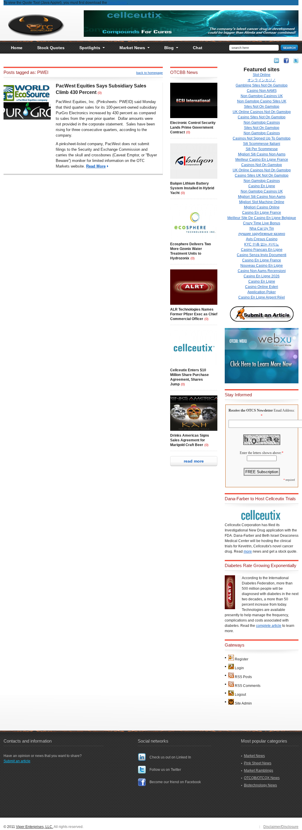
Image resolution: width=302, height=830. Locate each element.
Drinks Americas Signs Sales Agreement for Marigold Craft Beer (189, 440)
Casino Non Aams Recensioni (262, 271)
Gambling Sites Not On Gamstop (262, 85)
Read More (96, 166)
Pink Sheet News (257, 763)
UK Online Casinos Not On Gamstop (262, 112)
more (248, 551)
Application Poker (261, 292)
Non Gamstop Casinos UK (262, 96)
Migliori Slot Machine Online (261, 202)
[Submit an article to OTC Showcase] (261, 321)
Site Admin (243, 703)
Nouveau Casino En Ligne (261, 266)
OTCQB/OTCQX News (262, 778)
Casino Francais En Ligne (262, 250)
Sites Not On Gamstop (261, 107)
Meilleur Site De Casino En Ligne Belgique (261, 218)
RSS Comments (247, 686)
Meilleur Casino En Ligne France (261, 160)
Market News (254, 756)
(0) (100, 93)
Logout (240, 695)
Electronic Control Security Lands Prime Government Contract (193, 127)
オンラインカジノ (261, 80)
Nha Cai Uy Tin (262, 228)
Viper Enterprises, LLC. (34, 827)
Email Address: (284, 410)
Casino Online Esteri (261, 287)
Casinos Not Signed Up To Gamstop (261, 138)
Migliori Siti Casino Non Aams (261, 154)
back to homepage (149, 72)
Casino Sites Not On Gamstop (261, 117)
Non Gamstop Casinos (262, 122)
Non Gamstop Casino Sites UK (261, 101)
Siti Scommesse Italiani (261, 144)
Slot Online (261, 75)
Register (241, 659)
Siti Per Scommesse (262, 149)
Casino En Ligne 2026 (262, 276)
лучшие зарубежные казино (261, 234)
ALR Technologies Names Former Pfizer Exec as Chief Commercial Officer (193, 314)
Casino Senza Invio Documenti (261, 255)
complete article (268, 626)
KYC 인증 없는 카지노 (261, 244)
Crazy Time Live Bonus (261, 223)
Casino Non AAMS (262, 91)
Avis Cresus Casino (262, 239)
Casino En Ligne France (261, 213)
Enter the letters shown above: (261, 453)
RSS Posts (243, 677)
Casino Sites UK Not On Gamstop (261, 175)
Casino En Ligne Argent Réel (261, 297)
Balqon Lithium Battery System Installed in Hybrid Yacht (192, 188)
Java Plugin (117, 3)
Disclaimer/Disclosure (280, 827)
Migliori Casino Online (262, 207)
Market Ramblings (258, 770)
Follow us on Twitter (165, 770)
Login (239, 668)
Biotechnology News (260, 785)
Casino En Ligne (261, 186)
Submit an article (17, 761)
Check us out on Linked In (170, 757)
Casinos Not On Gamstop (261, 165)
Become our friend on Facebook (175, 782)
